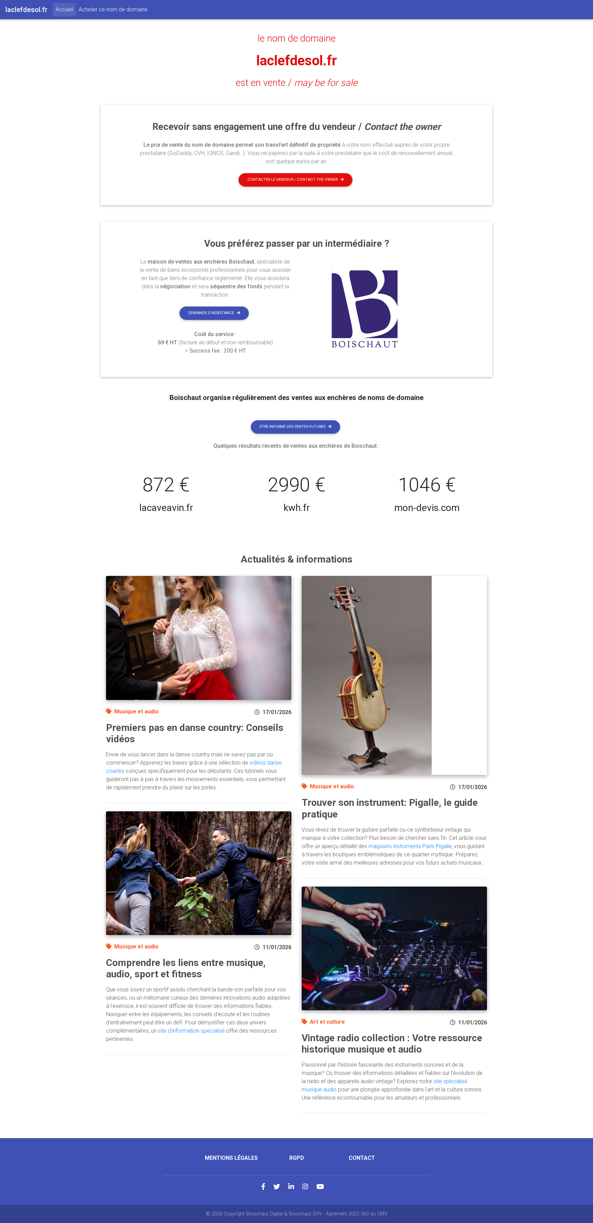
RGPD (296, 1158)
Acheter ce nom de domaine (113, 9)
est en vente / (296, 82)
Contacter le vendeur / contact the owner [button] (292, 179)
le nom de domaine (297, 38)
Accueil (66, 9)
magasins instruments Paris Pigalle (410, 846)
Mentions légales (231, 1158)
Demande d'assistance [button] (211, 313)
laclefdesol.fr (296, 61)
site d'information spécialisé (191, 1030)
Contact (362, 1158)
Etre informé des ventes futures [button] (292, 426)
